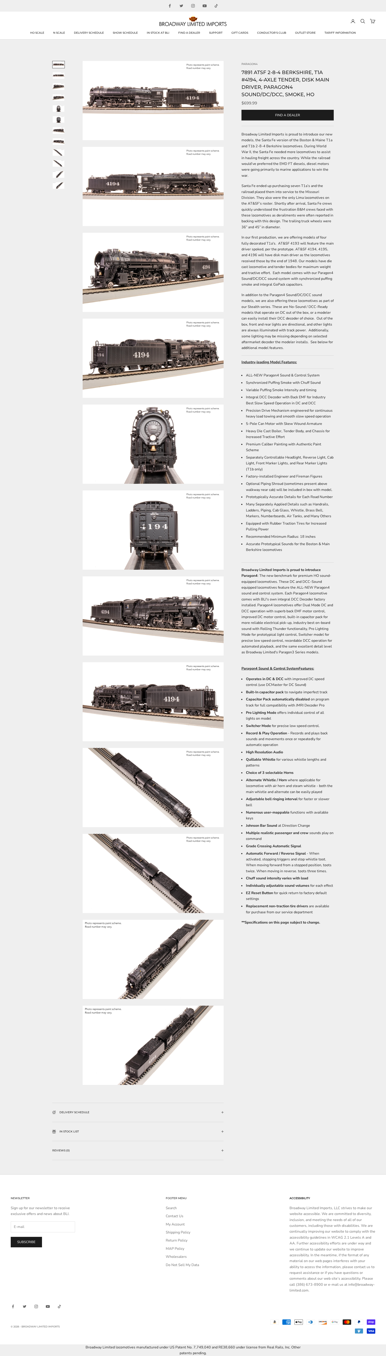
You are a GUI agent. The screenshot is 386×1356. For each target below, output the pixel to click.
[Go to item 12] (58, 185)
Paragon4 (249, 64)
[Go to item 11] (58, 174)
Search (171, 1208)
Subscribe (26, 1242)
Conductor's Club (271, 32)
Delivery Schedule (89, 32)
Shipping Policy (178, 1232)
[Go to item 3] (58, 86)
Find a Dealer (189, 32)
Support (215, 32)
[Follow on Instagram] (193, 6)
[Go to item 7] (58, 130)
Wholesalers (176, 1256)
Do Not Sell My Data (182, 1265)
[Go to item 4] (58, 97)
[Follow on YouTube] (204, 6)
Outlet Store (305, 32)
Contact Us (174, 1216)
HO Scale (37, 32)
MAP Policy (175, 1248)
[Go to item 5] (58, 108)
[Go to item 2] (58, 75)
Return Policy (176, 1240)
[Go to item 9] (58, 152)
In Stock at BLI (158, 32)
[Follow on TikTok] (216, 6)
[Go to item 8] (58, 141)
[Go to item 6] (58, 119)
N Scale (59, 32)
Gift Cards (239, 32)
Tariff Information (340, 32)
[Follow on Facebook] (170, 6)
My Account (175, 1224)
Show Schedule (125, 32)
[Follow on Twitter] (181, 6)
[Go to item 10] (58, 163)
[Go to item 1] (58, 64)
